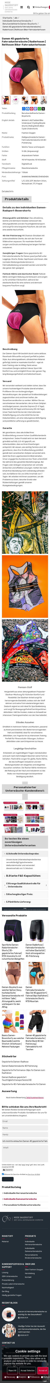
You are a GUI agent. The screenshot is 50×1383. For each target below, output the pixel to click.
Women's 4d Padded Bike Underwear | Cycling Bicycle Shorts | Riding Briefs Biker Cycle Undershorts (33, 124)
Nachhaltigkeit (8, 1288)
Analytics (22, 1377)
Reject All (12, 1370)
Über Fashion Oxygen (34, 1269)
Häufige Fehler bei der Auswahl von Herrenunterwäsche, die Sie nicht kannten (32, 1329)
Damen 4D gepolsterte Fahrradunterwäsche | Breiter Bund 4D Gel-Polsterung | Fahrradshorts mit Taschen (36, 1042)
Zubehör (9, 1170)
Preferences (35, 1377)
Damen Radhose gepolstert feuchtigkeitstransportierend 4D (17, 1078)
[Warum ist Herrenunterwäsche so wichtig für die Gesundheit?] (9, 1315)
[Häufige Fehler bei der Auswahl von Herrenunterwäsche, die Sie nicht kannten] (9, 1331)
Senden (7, 1179)
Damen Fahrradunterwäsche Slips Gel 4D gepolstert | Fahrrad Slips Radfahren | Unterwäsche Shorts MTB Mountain (37, 994)
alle (16, 18)
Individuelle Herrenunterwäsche (33, 1243)
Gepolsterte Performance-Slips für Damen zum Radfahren (23, 1071)
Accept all (43, 1370)
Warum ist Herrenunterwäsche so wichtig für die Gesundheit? (32, 1313)
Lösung (5, 1272)
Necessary (11, 1377)
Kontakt (28, 1277)
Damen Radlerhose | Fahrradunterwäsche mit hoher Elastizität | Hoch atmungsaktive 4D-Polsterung (35, 950)
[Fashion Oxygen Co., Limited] (6, 1218)
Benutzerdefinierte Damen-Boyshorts (20, 24)
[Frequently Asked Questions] (25, 909)
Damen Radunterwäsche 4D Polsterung (19, 1066)
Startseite (7, 18)
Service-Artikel (34, 1174)
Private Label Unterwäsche (13, 1284)
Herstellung (30, 1273)
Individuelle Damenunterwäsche (17, 21)
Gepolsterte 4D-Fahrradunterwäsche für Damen (24, 1084)
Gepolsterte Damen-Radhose (15, 1062)
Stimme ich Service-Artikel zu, (22, 1174)
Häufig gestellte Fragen (12, 1295)
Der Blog (5, 1291)
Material (5, 1241)
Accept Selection (27, 1370)
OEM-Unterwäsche (10, 1276)
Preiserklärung (8, 1280)
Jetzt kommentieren (35, 1098)
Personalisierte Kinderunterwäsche (33, 1256)
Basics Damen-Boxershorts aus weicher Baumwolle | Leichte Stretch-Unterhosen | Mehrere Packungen (13, 1041)
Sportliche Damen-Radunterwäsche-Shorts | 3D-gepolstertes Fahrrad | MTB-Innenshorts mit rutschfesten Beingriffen (13, 952)
